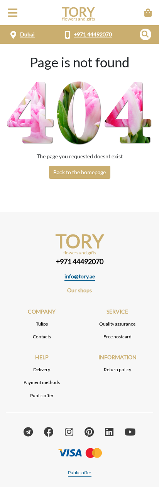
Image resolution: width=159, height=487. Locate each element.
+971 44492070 (93, 34)
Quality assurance (117, 324)
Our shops (79, 290)
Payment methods (42, 382)
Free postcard (117, 337)
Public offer (42, 395)
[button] (145, 34)
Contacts (42, 337)
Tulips (42, 324)
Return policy (117, 369)
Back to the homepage (79, 172)
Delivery (41, 369)
